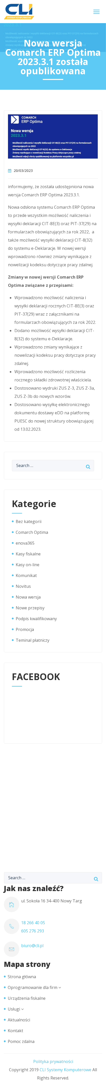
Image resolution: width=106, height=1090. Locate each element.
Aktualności (19, 1020)
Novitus (23, 586)
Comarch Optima (32, 532)
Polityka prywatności (53, 1061)
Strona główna (22, 976)
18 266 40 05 (33, 923)
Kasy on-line (27, 564)
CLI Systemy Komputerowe (65, 1070)
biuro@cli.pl (32, 945)
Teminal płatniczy (32, 640)
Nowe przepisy (30, 608)
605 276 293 (32, 931)
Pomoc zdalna (21, 1041)
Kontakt (15, 1030)
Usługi (14, 1009)
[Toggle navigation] (96, 12)
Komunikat (26, 575)
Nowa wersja (28, 597)
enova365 (25, 543)
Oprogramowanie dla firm (32, 987)
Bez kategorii (28, 521)
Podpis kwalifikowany (36, 618)
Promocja (25, 629)
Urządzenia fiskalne (27, 998)
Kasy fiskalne (28, 554)
